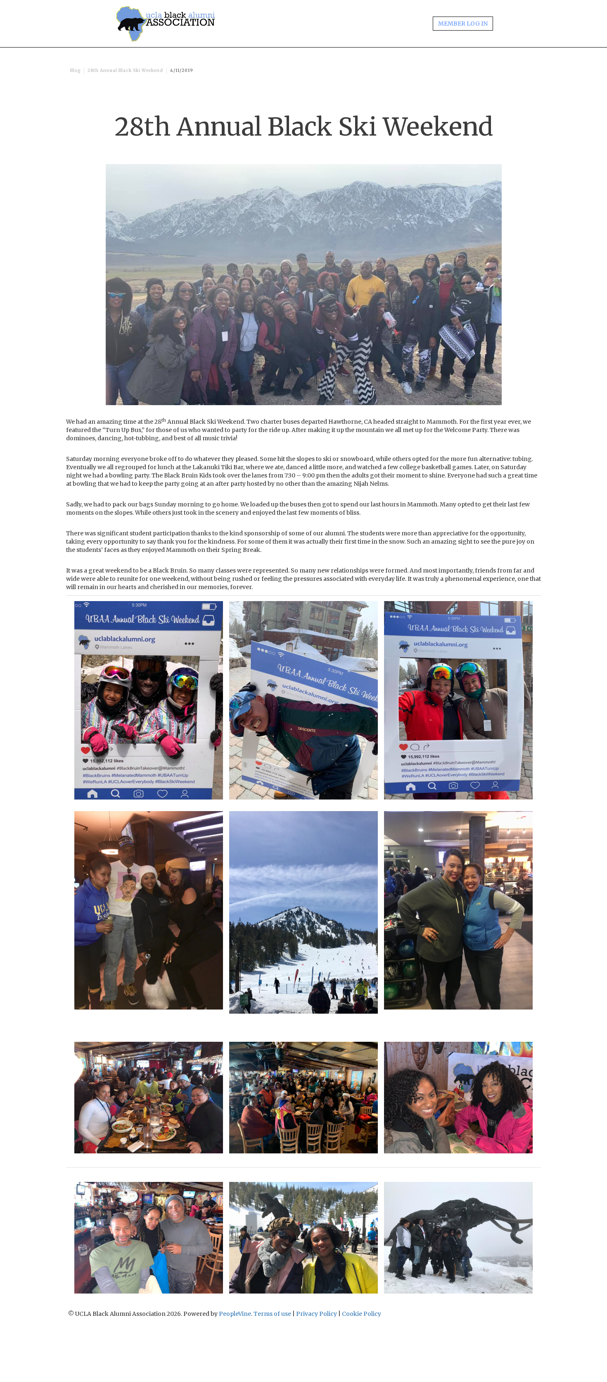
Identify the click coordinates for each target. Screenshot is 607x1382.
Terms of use (272, 1314)
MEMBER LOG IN (463, 23)
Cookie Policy (361, 1314)
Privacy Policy (316, 1314)
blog (75, 70)
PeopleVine (235, 1314)
